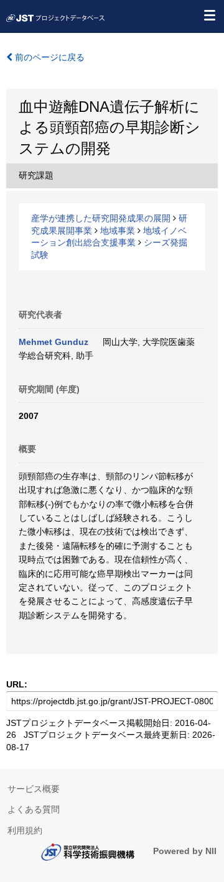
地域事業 (117, 231)
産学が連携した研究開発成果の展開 (100, 218)
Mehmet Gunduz (53, 342)
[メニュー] (209, 15)
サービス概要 (33, 789)
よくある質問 (33, 809)
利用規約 (24, 830)
